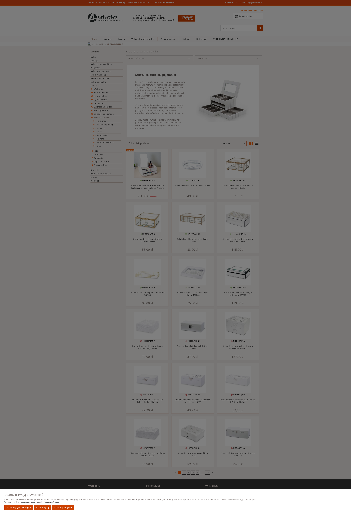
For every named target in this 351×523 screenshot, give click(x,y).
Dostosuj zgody (42, 507)
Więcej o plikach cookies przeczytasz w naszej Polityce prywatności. (31, 502)
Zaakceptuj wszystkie (62, 507)
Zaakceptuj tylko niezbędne (18, 507)
